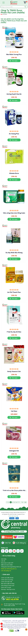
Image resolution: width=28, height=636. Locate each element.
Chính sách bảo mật (13, 516)
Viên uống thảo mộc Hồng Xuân (14, 213)
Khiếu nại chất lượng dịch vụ (8, 568)
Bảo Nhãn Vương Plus (14, 54)
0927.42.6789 (12, 599)
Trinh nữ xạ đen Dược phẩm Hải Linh (14, 490)
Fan (7, 543)
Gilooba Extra (14, 173)
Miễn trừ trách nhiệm (7, 565)
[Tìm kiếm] (25, 6)
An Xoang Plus (14, 134)
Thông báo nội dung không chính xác (11, 567)
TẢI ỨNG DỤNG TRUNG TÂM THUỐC (11, 609)
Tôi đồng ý (12, 518)
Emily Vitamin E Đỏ (14, 371)
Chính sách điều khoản (7, 578)
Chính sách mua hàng (7, 579)
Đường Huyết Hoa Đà (14, 94)
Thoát (17, 518)
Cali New (14, 411)
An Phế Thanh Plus (14, 292)
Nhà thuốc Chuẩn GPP (7, 563)
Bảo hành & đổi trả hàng (7, 583)
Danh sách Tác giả (6, 587)
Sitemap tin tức (11, 589)
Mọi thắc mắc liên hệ (10, 593)
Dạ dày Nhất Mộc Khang (14, 253)
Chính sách (6, 574)
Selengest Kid (14, 451)
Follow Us (4, 548)
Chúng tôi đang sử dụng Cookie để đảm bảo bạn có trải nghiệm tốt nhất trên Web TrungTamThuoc (13, 514)
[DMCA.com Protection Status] (11, 631)
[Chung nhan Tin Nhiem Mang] (17, 631)
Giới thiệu (3, 559)
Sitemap (3, 589)
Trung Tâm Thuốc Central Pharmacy (14, 622)
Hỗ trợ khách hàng (9, 556)
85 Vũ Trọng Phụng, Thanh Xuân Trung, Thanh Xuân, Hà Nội (14, 604)
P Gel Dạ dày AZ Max (14, 332)
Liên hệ (3, 561)
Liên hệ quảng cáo (6, 570)
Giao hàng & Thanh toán (7, 585)
